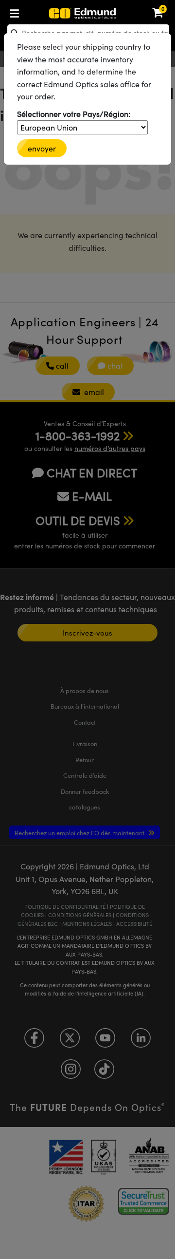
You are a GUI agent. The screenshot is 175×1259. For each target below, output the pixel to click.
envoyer (42, 148)
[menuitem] (47, 11)
